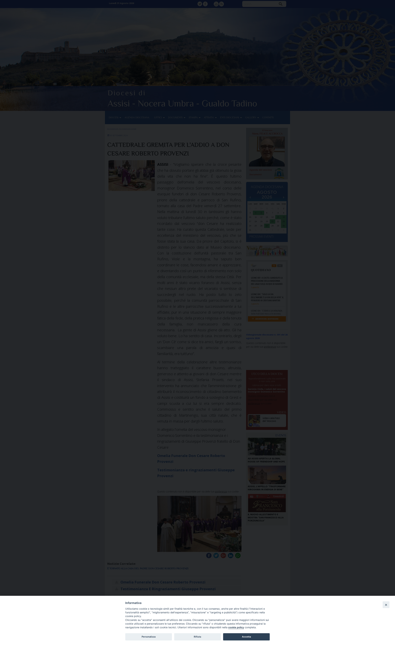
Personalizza (149, 636)
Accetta (246, 636)
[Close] (386, 604)
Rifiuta (197, 636)
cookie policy (236, 627)
